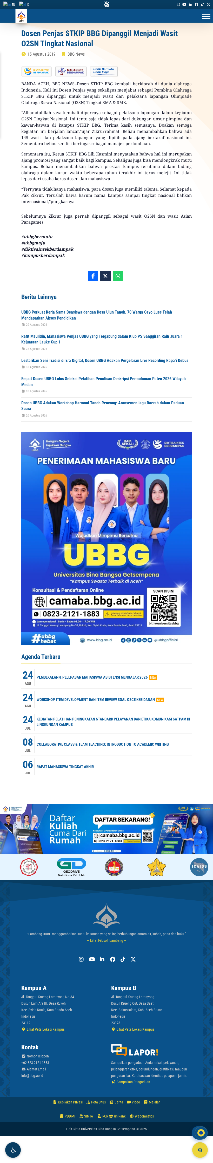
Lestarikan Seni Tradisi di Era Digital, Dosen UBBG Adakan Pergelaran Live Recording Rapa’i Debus (104, 360)
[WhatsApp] (118, 276)
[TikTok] (202, 5)
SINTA (88, 1116)
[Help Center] (200, 1150)
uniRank (119, 1116)
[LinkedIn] (190, 5)
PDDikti (69, 1116)
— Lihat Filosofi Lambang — (107, 940)
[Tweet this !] (105, 276)
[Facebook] (196, 5)
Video (135, 1102)
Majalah (154, 1102)
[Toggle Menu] (206, 16)
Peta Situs (98, 1102)
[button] (13, 1150)
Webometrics (144, 1116)
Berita (118, 1102)
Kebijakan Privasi (70, 1102)
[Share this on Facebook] (93, 276)
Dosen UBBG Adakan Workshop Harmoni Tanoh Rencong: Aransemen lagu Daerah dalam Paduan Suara (102, 405)
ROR (105, 1116)
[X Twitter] (208, 5)
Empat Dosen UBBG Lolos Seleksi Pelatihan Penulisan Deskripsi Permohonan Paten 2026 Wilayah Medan (103, 381)
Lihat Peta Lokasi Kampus (45, 1029)
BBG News (76, 54)
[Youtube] (184, 5)
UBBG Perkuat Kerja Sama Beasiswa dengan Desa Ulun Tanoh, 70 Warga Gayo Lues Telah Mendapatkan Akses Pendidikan (96, 315)
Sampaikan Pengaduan (133, 1082)
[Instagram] (178, 5)
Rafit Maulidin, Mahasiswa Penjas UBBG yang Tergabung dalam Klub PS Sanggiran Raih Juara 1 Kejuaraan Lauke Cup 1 (102, 339)
